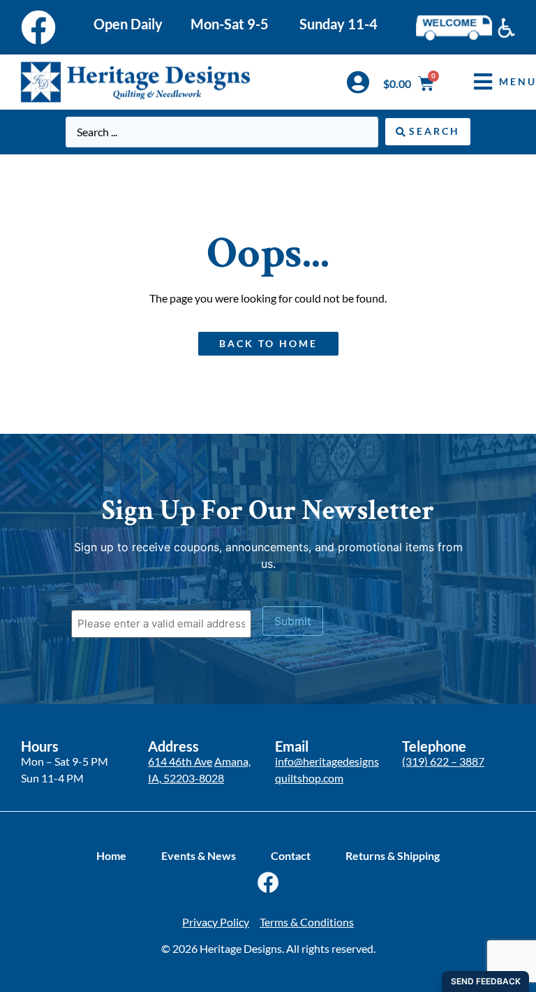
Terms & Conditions (307, 921)
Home (111, 855)
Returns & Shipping (392, 855)
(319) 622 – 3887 (443, 761)
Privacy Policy (215, 921)
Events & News (198, 855)
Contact (291, 855)
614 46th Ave (180, 761)
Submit (292, 621)
